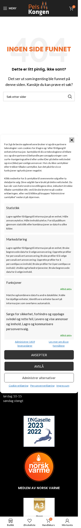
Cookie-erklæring (18, 385)
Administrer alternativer (39, 378)
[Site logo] (38, 8)
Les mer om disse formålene (59, 343)
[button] (72, 140)
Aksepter (39, 355)
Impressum (62, 385)
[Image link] (39, 431)
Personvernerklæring (42, 385)
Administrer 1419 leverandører (25, 343)
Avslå (39, 366)
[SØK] (70, 96)
